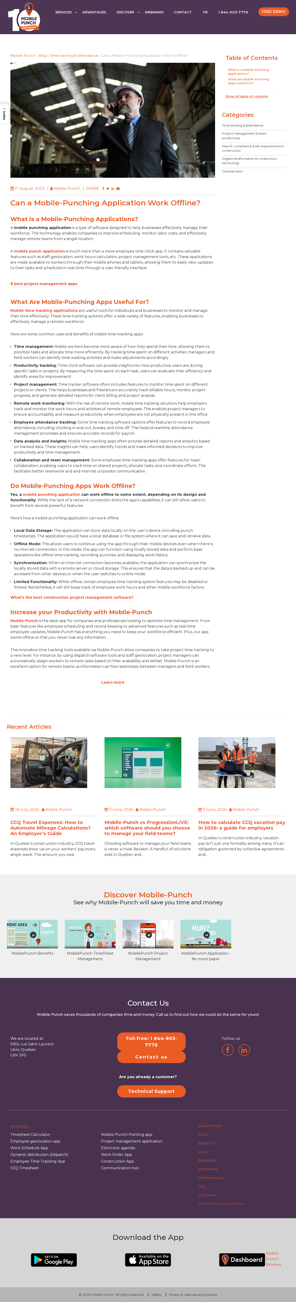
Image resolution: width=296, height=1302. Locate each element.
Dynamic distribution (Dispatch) (39, 1154)
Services (63, 12)
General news (232, 171)
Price (203, 1135)
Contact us (151, 1057)
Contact (183, 12)
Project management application (131, 1141)
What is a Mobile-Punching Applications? (248, 71)
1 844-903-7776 (233, 12)
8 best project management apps (43, 284)
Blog (42, 55)
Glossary (207, 1195)
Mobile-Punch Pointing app (126, 1134)
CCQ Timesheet (24, 1168)
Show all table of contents (246, 96)
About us (206, 1143)
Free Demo (274, 11)
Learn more (112, 682)
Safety (156, 1294)
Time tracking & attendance (73, 55)
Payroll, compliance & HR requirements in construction (253, 148)
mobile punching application (51, 494)
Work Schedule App (29, 1148)
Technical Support (151, 1091)
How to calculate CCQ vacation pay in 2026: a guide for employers (241, 825)
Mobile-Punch (23, 55)
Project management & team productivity (244, 136)
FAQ (202, 1186)
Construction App (117, 1161)
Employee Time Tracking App (37, 1161)
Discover (125, 12)
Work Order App (116, 1154)
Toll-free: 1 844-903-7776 (151, 1041)
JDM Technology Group (221, 1204)
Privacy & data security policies (193, 1294)
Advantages (94, 12)
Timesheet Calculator (30, 1134)
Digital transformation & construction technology (249, 161)
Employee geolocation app (35, 1141)
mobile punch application (39, 251)
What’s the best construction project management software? (71, 597)
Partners (207, 1160)
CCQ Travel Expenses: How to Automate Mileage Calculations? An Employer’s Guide (50, 828)
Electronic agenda (118, 1148)
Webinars (154, 12)
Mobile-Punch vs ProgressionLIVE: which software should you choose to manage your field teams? (147, 828)
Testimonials (210, 1178)
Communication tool (120, 1168)
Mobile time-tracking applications (44, 310)
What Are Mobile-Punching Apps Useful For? (248, 81)
